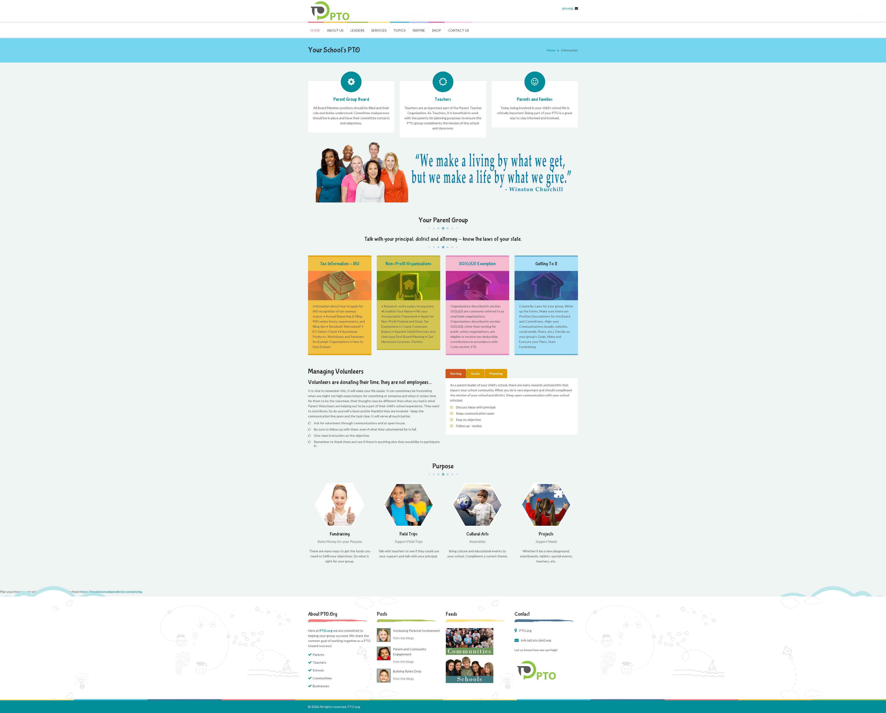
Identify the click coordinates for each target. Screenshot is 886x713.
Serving (455, 373)
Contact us (458, 30)
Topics (399, 30)
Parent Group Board (351, 99)
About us (335, 30)
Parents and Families (535, 99)
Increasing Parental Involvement (416, 631)
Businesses (321, 686)
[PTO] (334, 11)
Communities (322, 678)
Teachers (443, 99)
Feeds (451, 614)
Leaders (357, 30)
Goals (475, 373)
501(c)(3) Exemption (477, 263)
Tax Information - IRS (339, 263)
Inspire (419, 30)
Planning (496, 373)
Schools (318, 670)
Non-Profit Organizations (408, 263)
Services (378, 30)
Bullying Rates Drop (407, 671)
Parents (318, 655)
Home (315, 30)
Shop (436, 30)
